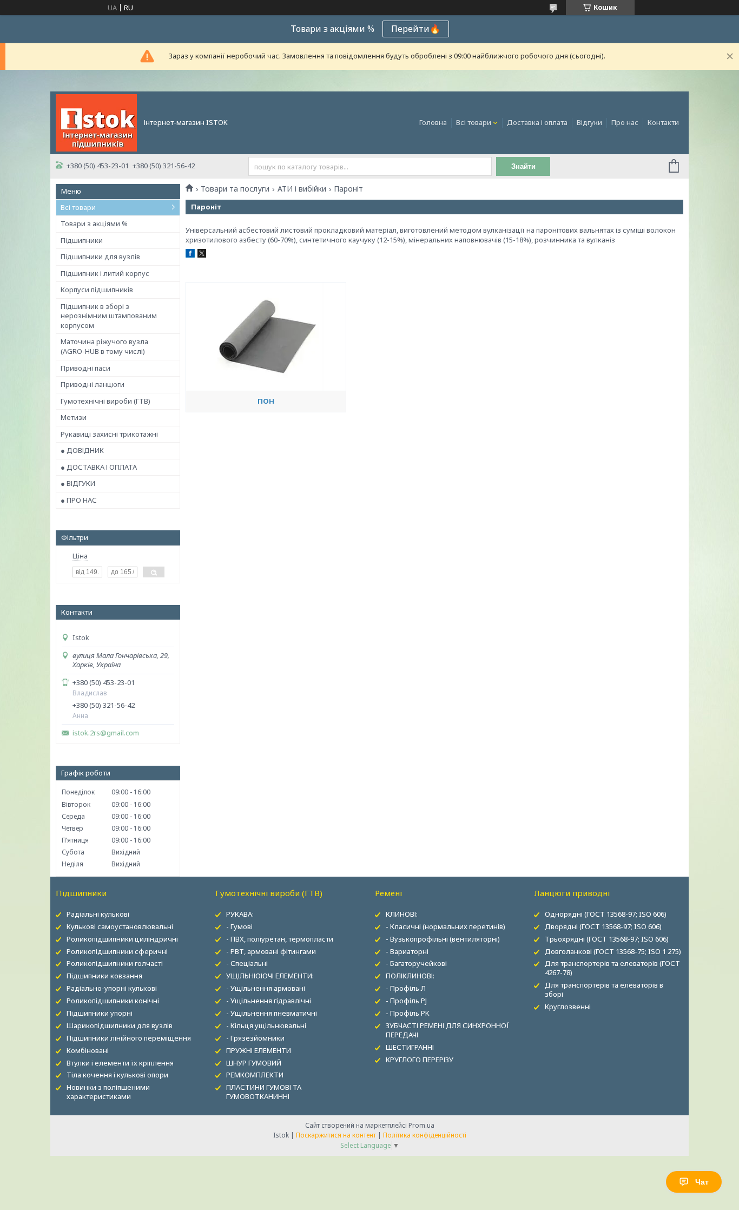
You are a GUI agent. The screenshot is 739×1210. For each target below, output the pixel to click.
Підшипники (82, 240)
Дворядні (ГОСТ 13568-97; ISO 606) (603, 926)
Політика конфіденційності (424, 1135)
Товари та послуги (235, 189)
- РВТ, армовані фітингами (271, 951)
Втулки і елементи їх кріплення (120, 1063)
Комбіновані (88, 1050)
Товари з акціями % (94, 223)
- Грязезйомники (255, 1038)
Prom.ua (421, 1125)
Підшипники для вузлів (100, 256)
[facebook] (190, 255)
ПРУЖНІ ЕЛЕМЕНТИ (258, 1050)
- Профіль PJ (406, 1000)
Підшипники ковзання (104, 976)
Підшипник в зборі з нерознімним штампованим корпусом (109, 315)
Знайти (523, 166)
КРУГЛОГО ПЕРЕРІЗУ (419, 1059)
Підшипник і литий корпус (105, 273)
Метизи (74, 417)
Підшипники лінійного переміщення (129, 1038)
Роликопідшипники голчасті (115, 963)
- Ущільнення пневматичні (271, 1013)
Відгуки (589, 122)
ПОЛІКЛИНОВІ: (410, 976)
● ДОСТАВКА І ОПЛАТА (99, 467)
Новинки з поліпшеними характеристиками (108, 1091)
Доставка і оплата (537, 122)
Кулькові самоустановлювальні (120, 926)
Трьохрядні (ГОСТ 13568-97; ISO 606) (607, 939)
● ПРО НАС (79, 500)
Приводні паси (85, 368)
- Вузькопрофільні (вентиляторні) (443, 939)
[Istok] (96, 122)
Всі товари (473, 122)
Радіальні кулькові (98, 914)
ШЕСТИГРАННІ (410, 1047)
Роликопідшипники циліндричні (122, 939)
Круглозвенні (568, 1006)
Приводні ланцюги (92, 384)
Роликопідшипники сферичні (117, 951)
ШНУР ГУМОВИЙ (253, 1063)
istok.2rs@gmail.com (105, 733)
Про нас (624, 122)
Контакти (663, 122)
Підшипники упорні (100, 1013)
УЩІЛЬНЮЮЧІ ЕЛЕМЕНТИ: (270, 976)
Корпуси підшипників (97, 289)
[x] (201, 255)
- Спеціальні (247, 963)
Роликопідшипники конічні (113, 1000)
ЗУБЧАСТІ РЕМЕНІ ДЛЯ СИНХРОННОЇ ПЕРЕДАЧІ (447, 1030)
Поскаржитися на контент (336, 1135)
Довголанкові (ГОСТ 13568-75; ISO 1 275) (613, 951)
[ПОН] (265, 336)
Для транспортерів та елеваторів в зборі (604, 989)
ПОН (266, 401)
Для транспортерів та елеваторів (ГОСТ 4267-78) (612, 967)
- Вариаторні (407, 951)
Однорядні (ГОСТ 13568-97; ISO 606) (606, 914)
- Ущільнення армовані (265, 988)
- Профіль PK (408, 1013)
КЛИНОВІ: (402, 914)
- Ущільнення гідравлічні (268, 1000)
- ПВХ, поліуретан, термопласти (279, 939)
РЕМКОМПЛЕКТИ (254, 1075)
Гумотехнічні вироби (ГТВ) (105, 401)
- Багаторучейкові (416, 963)
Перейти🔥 (415, 29)
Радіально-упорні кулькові (112, 988)
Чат (702, 1182)
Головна (433, 122)
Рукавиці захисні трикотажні (109, 434)
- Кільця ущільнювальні (266, 1025)
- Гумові (239, 926)
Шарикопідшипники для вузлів (120, 1025)
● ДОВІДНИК (82, 450)
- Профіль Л (406, 988)
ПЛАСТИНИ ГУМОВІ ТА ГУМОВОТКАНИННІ (263, 1091)
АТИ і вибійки (302, 189)
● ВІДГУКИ (78, 483)
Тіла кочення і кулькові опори (117, 1075)
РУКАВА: (240, 914)
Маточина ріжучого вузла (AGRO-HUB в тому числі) (104, 346)
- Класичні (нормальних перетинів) (445, 926)
